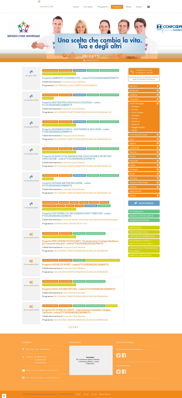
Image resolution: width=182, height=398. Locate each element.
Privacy (94, 394)
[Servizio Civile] (45, 6)
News (128, 7)
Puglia (132, 165)
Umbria (132, 187)
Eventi (139, 7)
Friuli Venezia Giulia (138, 134)
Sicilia (132, 173)
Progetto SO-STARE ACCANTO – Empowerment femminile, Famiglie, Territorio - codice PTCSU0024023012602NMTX (76, 311)
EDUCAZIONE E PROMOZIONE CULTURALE (59, 74)
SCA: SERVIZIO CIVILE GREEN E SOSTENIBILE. (75, 85)
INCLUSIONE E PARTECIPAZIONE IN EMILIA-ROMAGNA (80, 250)
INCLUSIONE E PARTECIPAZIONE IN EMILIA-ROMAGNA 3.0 (82, 112)
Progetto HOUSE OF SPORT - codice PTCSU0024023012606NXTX (75, 264)
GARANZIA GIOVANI (139, 220)
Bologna (64, 202)
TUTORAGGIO (93, 70)
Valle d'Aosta (135, 191)
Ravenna (104, 202)
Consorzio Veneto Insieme (74, 219)
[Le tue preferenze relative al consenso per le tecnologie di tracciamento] (4, 396)
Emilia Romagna (50, 70)
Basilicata (133, 90)
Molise (132, 156)
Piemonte (133, 160)
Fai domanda (79, 70)
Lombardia (134, 147)
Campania (133, 99)
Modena (83, 202)
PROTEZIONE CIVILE (139, 232)
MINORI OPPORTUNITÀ (109, 70)
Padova (70, 206)
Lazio (131, 139)
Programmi (103, 7)
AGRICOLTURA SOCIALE (140, 255)
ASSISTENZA (47, 98)
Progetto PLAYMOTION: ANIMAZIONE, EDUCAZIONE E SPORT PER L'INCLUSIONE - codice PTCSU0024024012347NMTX (76, 157)
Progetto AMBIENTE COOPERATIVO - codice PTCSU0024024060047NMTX (80, 78)
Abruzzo (133, 86)
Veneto (61, 206)
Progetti (117, 7)
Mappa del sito (105, 394)
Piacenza (94, 202)
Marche (132, 152)
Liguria (132, 143)
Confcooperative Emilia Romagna (103, 219)
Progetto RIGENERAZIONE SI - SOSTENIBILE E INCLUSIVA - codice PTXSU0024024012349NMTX (75, 130)
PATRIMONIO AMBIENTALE (142, 236)
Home (76, 7)
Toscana (133, 178)
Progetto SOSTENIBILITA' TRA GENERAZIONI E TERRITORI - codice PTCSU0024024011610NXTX (76, 214)
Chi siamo (88, 7)
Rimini (134, 130)
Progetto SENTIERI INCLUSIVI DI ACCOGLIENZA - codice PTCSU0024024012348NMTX (71, 103)
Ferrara (74, 202)
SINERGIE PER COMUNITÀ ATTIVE (70, 223)
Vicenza (79, 206)
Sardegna (133, 169)
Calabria (133, 95)
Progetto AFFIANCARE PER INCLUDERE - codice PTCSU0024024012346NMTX (66, 184)
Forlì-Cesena (137, 112)
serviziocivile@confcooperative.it (44, 370)
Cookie (86, 394)
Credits (78, 394)
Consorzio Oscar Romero (73, 81)
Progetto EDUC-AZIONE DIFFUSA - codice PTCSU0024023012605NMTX (78, 289)
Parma (135, 118)
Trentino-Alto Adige (138, 182)
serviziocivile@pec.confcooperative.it (44, 378)
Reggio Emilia (65, 70)
